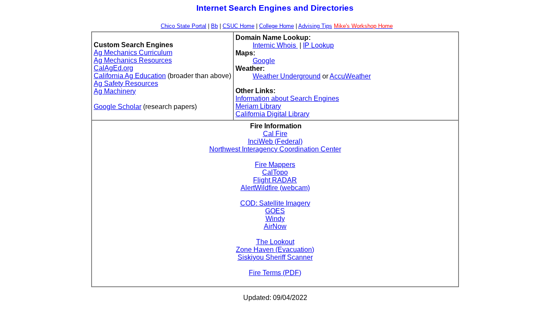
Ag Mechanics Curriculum (133, 52)
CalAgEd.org (113, 68)
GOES (275, 211)
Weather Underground (287, 76)
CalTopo (275, 172)
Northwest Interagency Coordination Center (275, 149)
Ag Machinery (115, 91)
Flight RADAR (275, 180)
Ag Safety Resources (126, 83)
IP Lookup (318, 45)
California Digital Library (272, 114)
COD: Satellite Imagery (275, 203)
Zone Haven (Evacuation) (275, 249)
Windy (275, 218)
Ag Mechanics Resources (133, 60)
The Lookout (275, 241)
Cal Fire (275, 133)
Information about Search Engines (287, 98)
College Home (276, 26)
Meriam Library (258, 106)
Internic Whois (275, 45)
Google (264, 60)
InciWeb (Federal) (275, 141)
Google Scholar (117, 106)
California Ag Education (130, 75)
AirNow (275, 226)
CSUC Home (238, 26)
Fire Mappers (275, 164)
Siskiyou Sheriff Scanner (275, 257)
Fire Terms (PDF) (275, 272)
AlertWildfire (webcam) (275, 187)
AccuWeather (350, 76)
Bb (214, 26)
